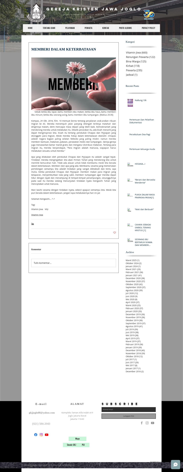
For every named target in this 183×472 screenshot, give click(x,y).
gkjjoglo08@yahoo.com (42, 412)
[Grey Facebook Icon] (142, 423)
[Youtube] (47, 435)
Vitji (46, 209)
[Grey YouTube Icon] (153, 423)
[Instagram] (41, 435)
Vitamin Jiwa (37, 209)
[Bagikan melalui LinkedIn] (32, 224)
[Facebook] (36, 435)
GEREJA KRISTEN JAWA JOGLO (94, 9)
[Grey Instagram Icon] (147, 423)
